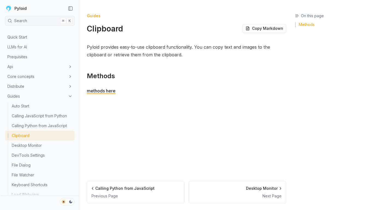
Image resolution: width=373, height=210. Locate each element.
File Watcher (23, 175)
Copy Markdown (267, 28)
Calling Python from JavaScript (39, 125)
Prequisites (17, 56)
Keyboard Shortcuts (30, 184)
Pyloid (20, 8)
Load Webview (25, 194)
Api (10, 66)
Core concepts (20, 76)
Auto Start (20, 106)
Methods (101, 76)
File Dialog (21, 165)
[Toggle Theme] (67, 202)
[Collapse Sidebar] (70, 8)
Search (42, 20)
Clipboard (20, 135)
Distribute (15, 86)
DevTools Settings (28, 155)
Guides (13, 96)
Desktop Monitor (27, 145)
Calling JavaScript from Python (39, 115)
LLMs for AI (17, 47)
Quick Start (17, 37)
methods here (101, 91)
